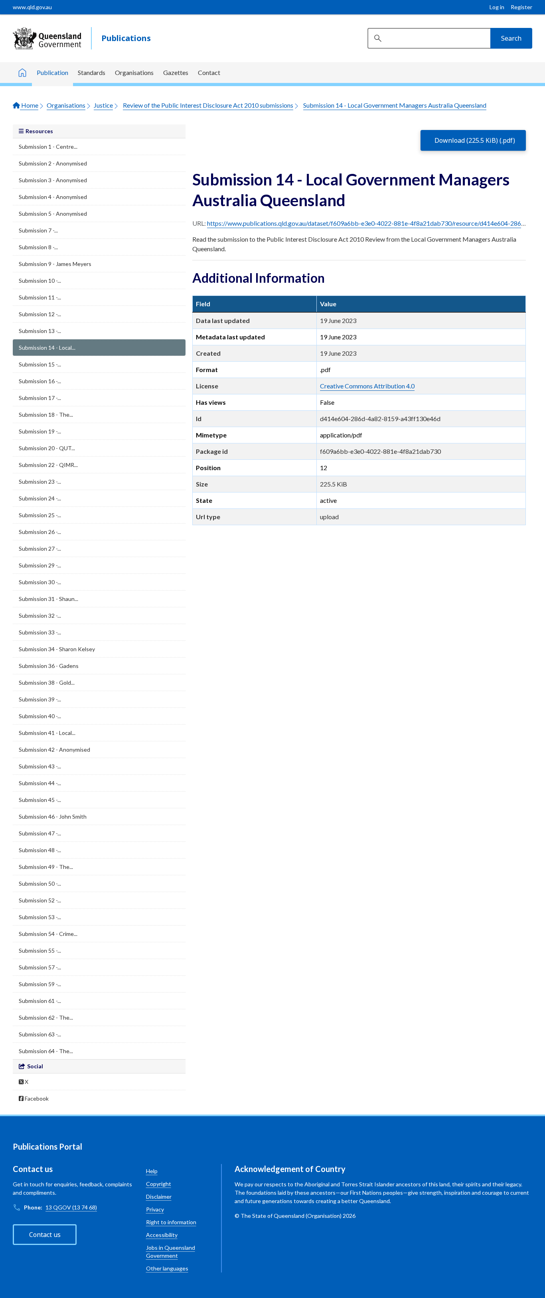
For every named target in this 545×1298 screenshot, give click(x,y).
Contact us (45, 1234)
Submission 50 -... (40, 883)
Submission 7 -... (38, 230)
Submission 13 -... (40, 330)
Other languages (167, 1268)
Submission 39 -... (40, 699)
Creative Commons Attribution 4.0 (367, 386)
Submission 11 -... (40, 297)
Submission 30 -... (40, 582)
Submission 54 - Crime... (48, 933)
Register (521, 7)
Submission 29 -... (40, 565)
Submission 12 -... (40, 314)
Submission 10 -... (40, 280)
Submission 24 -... (40, 498)
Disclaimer (159, 1196)
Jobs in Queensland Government (170, 1251)
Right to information (171, 1222)
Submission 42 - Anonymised (54, 749)
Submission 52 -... (40, 900)
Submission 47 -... (40, 833)
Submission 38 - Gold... (47, 682)
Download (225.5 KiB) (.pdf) (474, 140)
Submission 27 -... (40, 548)
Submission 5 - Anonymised (53, 213)
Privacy (155, 1209)
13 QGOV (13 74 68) (71, 1207)
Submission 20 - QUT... (47, 448)
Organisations (134, 72)
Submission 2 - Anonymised (53, 163)
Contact (209, 72)
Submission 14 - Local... (47, 347)
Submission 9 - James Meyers (55, 263)
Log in (497, 7)
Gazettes (175, 72)
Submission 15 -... (40, 364)
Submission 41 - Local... (47, 732)
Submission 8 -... (38, 247)
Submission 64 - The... (46, 1051)
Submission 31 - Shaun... (48, 598)
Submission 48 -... (40, 850)
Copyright (158, 1183)
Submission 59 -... (40, 984)
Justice (103, 105)
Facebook (36, 1098)
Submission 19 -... (40, 431)
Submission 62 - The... (46, 1017)
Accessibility (162, 1234)
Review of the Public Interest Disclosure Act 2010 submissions (208, 105)
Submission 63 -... (40, 1034)
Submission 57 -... (40, 967)
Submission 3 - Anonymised (53, 180)
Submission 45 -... (40, 799)
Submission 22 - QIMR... (48, 464)
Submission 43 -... (40, 766)
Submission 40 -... (40, 716)
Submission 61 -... (40, 1000)
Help (152, 1171)
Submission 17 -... (40, 397)
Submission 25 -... (40, 515)
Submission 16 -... (40, 381)
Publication (52, 72)
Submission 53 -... (40, 917)
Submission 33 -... (40, 632)
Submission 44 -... (40, 783)
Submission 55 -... (40, 950)
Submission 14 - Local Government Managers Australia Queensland (394, 105)
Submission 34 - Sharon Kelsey (57, 649)
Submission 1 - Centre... (48, 146)
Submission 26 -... (40, 531)
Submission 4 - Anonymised (53, 196)
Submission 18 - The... (46, 414)
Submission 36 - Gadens (49, 665)
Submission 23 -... (40, 481)
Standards (91, 72)
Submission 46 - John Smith (53, 816)
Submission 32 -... (40, 615)
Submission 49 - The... (46, 866)
